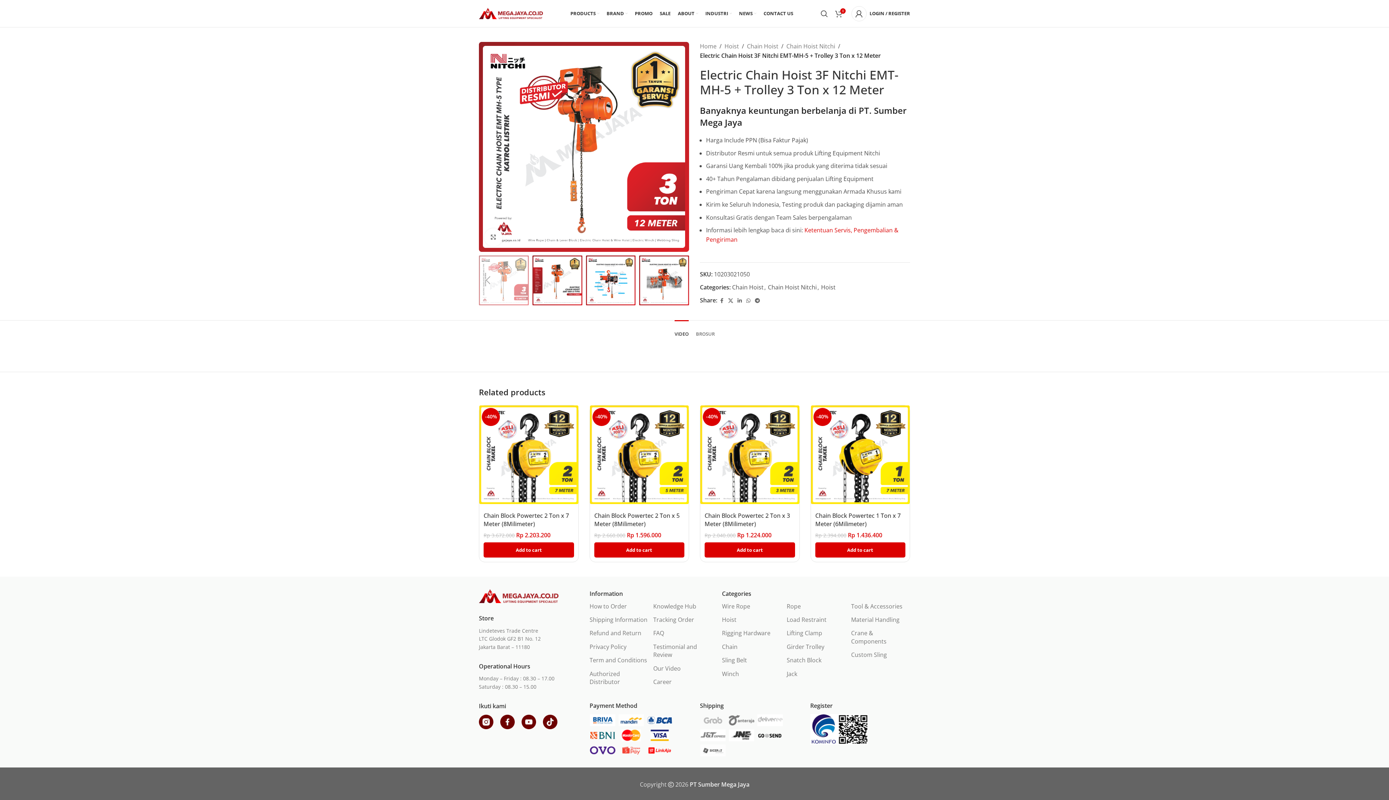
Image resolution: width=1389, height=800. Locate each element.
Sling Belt (734, 660)
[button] (488, 280)
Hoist (732, 46)
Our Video (667, 668)
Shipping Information (618, 620)
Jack (792, 674)
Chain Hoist (762, 46)
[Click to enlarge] (493, 237)
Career (662, 682)
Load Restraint (807, 620)
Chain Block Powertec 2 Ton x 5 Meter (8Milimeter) (637, 520)
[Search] (824, 14)
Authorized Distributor (605, 678)
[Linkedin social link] (739, 301)
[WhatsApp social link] (748, 301)
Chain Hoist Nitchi (810, 46)
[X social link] (730, 301)
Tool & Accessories (876, 606)
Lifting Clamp (804, 633)
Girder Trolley (805, 647)
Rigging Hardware (746, 633)
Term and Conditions (618, 660)
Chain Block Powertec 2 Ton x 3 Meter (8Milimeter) (747, 520)
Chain (730, 647)
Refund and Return (615, 633)
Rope (794, 606)
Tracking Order (673, 620)
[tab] (682, 330)
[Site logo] (511, 13)
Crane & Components (869, 637)
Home (708, 46)
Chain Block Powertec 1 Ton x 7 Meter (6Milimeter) (858, 520)
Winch (730, 674)
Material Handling (875, 620)
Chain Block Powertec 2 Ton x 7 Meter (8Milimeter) (526, 520)
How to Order (608, 606)
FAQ (658, 633)
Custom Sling (869, 655)
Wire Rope (736, 606)
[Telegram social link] (757, 301)
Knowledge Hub (674, 606)
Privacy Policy (608, 647)
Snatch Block (804, 660)
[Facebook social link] (721, 301)
